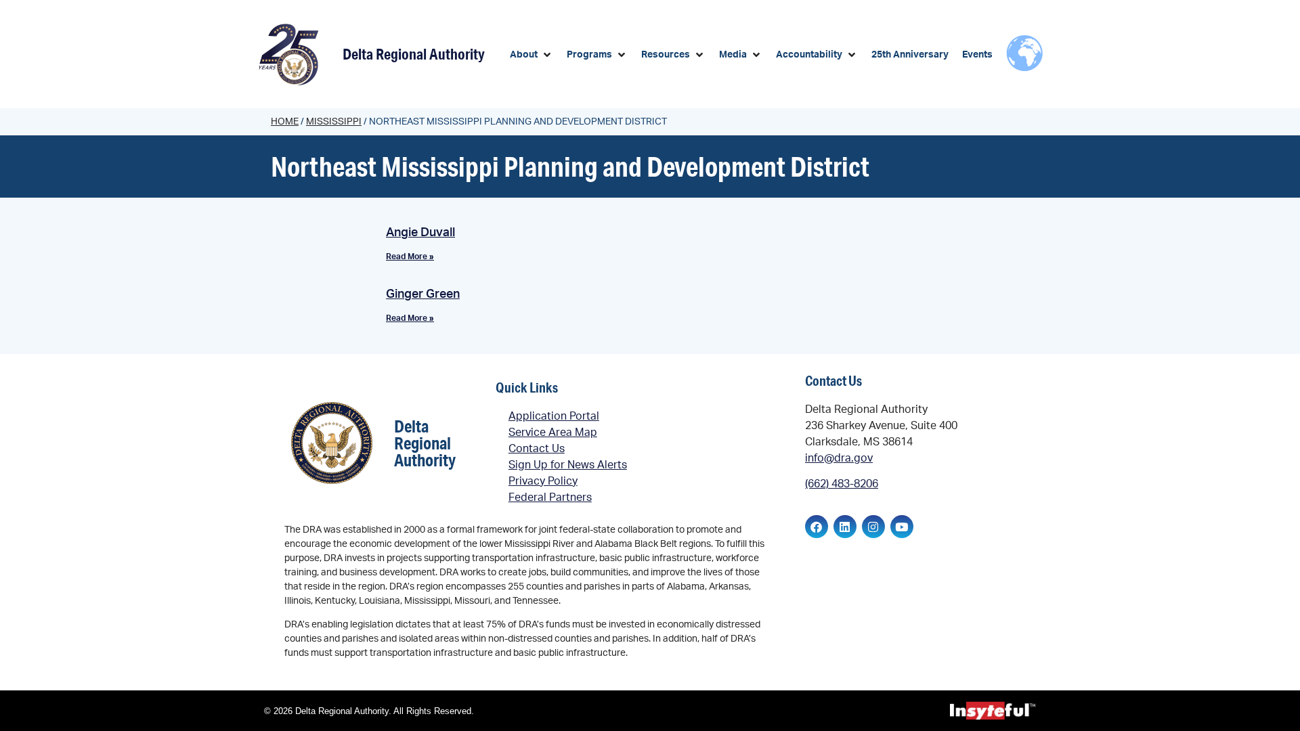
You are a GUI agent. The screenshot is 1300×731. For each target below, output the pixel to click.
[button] (531, 55)
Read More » (410, 256)
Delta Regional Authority (414, 54)
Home (285, 122)
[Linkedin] (845, 526)
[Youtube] (901, 526)
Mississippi (334, 122)
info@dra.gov (839, 458)
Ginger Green (423, 294)
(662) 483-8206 (841, 484)
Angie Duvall (420, 233)
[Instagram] (873, 526)
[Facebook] (816, 526)
